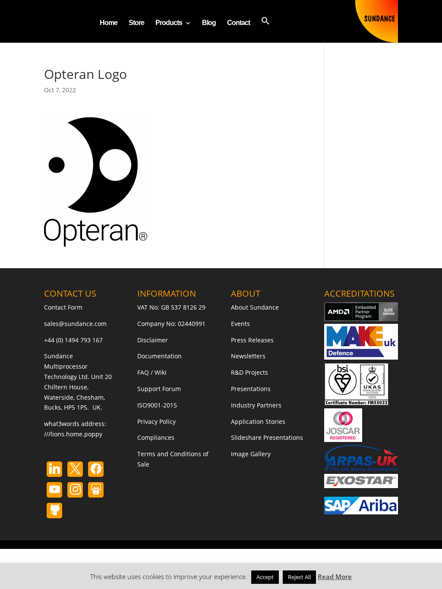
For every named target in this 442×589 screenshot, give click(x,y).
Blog (209, 23)
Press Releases (252, 340)
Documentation (159, 356)
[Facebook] (95, 469)
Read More (335, 576)
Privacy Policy (156, 421)
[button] (265, 29)
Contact (238, 23)
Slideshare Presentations (267, 437)
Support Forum (159, 389)
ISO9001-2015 (157, 405)
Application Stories (258, 421)
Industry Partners (256, 405)
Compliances (155, 437)
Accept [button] (265, 577)
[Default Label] (54, 469)
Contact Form (63, 307)
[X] (75, 469)
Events (240, 324)
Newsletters (248, 356)
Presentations (251, 389)
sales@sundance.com (75, 324)
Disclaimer (152, 340)
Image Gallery (251, 454)
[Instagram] (54, 489)
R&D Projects (249, 372)
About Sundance (255, 307)
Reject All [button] (299, 577)
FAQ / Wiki (152, 372)
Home (108, 23)
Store (136, 23)
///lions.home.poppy (73, 434)
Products (168, 23)
